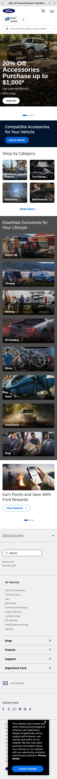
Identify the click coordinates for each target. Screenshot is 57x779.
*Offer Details (9, 93)
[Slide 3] (31, 115)
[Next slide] (54, 3)
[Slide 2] (29, 520)
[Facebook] (4, 709)
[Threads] (25, 709)
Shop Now (13, 100)
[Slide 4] (33, 115)
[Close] (45, 724)
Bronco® (8, 562)
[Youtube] (14, 709)
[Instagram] (20, 709)
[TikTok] (30, 709)
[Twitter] (9, 709)
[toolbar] (28, 3)
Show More (27, 209)
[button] (28, 640)
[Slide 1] (23, 115)
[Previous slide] (2, 3)
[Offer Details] (48, 3)
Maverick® (10, 565)
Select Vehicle (17, 140)
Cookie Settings (28, 768)
